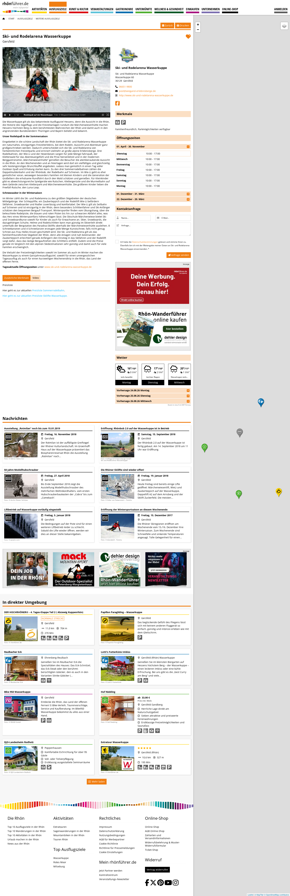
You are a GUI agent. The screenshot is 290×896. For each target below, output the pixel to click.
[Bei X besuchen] (153, 883)
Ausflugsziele (58, 9)
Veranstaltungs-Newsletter (114, 879)
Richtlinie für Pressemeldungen (117, 848)
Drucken (184, 25)
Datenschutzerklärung (111, 831)
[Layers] (284, 26)
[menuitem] (280, 7)
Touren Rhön (60, 839)
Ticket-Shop (151, 849)
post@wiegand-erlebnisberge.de (137, 91)
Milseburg (59, 866)
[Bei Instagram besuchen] (176, 883)
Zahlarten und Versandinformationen (157, 837)
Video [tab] (36, 277)
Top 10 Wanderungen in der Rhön (27, 831)
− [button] (198, 30)
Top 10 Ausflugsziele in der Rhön (26, 826)
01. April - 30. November (131, 146)
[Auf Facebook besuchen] (147, 883)
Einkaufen (192, 9)
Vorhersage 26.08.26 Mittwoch (134, 401)
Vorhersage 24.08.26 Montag (133, 390)
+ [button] (198, 24)
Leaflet (250, 894)
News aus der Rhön (19, 843)
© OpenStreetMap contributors (276, 894)
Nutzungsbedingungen (112, 835)
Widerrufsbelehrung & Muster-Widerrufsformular (162, 844)
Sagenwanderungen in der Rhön (71, 831)
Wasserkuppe (61, 858)
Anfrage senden (180, 255)
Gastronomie (124, 9)
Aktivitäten (39, 9)
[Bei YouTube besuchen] (168, 883)
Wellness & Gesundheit (169, 9)
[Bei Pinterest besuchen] (160, 883)
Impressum (105, 826)
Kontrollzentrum (108, 875)
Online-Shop (230, 9)
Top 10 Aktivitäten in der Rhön (25, 835)
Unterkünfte (143, 9)
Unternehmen (211, 9)
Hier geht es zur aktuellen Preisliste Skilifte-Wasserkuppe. (35, 295)
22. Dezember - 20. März (130, 199)
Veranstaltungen (102, 9)
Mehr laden (97, 781)
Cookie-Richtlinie (108, 843)
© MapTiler (259, 894)
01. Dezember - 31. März (130, 193)
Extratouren (60, 826)
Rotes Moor (59, 862)
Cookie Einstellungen (111, 852)
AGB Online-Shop (154, 831)
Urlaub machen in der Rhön (23, 839)
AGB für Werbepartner (112, 839)
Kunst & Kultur (78, 9)
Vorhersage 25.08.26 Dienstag (134, 395)
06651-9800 (125, 86)
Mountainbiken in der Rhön (68, 835)
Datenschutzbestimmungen (145, 241)
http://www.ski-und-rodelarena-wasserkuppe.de (145, 95)
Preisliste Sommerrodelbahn (48, 290)
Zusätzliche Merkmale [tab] (16, 277)
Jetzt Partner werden (110, 870)
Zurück (168, 25)
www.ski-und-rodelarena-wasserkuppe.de (68, 266)
